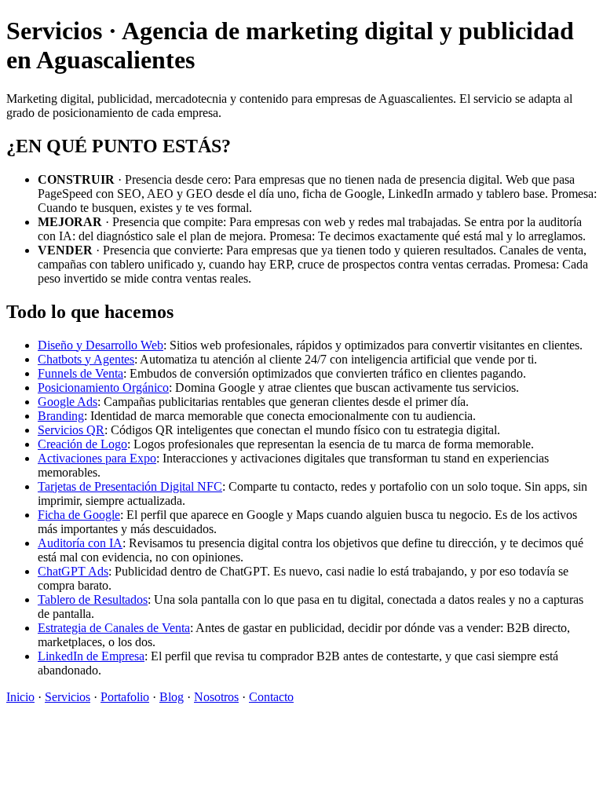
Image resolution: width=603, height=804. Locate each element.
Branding (61, 415)
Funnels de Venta (80, 373)
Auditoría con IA (80, 543)
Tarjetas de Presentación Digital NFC (130, 486)
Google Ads (67, 401)
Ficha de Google (79, 514)
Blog (171, 697)
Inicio (20, 697)
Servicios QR (71, 430)
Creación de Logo (82, 444)
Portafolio (124, 697)
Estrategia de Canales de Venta (114, 627)
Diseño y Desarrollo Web (100, 345)
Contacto (271, 697)
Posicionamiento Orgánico (103, 387)
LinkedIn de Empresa (91, 656)
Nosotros (216, 697)
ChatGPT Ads (73, 571)
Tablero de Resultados (93, 599)
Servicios (67, 697)
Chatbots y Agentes (86, 359)
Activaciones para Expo (97, 458)
